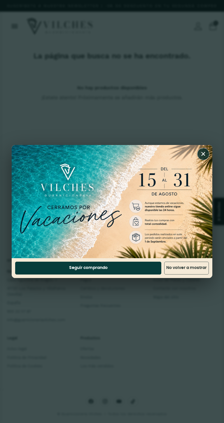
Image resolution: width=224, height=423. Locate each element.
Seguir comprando (88, 268)
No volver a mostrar (186, 268)
